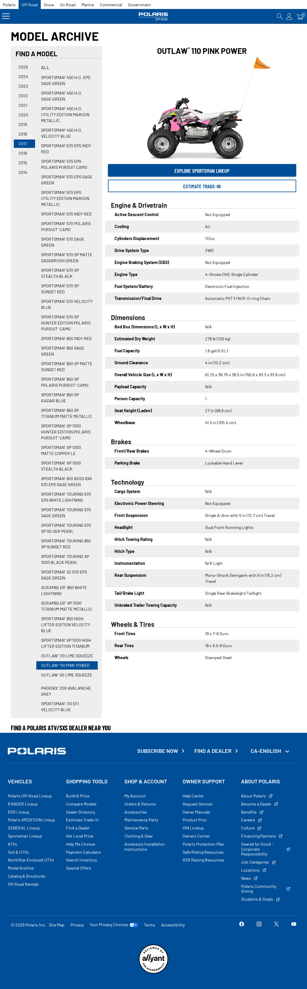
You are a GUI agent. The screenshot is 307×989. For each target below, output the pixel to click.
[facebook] (241, 924)
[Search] (280, 16)
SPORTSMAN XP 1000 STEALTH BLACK (61, 465)
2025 (23, 66)
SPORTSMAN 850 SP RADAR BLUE (60, 397)
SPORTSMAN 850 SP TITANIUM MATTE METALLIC (66, 413)
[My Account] (289, 16)
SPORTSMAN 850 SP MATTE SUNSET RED (66, 366)
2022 (23, 95)
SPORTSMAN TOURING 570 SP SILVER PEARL (66, 528)
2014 (23, 172)
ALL (45, 67)
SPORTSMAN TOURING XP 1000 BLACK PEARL (65, 559)
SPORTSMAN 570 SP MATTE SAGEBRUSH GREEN (66, 257)
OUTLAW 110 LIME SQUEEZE (67, 655)
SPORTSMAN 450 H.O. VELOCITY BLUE (61, 133)
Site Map (56, 924)
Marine (88, 4)
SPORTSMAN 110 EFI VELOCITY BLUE (60, 706)
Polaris (9, 4)
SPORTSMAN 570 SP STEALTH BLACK (60, 273)
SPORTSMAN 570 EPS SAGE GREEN (66, 179)
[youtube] (293, 924)
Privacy (77, 924)
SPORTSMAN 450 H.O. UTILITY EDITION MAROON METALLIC (65, 114)
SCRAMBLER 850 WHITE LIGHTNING (64, 590)
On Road (68, 4)
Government (139, 4)
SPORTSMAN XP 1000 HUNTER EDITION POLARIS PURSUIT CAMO (66, 431)
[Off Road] (153, 16)
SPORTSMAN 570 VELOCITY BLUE (67, 304)
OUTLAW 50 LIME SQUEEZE (66, 674)
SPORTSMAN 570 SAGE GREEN (62, 242)
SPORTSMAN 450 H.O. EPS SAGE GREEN (65, 80)
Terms (149, 924)
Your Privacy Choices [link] (109, 924)
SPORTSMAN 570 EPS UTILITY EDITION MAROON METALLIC (65, 198)
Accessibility (173, 924)
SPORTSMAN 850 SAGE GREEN (62, 351)
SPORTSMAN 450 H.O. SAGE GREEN (61, 95)
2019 (23, 124)
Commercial (111, 4)
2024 (23, 76)
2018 (23, 133)
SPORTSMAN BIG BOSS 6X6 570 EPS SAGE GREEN (66, 481)
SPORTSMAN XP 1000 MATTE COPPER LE (61, 450)
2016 (23, 153)
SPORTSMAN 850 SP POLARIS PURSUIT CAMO (64, 382)
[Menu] (6, 16)
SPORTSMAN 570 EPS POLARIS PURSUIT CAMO (64, 164)
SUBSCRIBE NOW (157, 751)
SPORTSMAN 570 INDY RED (66, 213)
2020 (23, 114)
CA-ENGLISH (266, 750)
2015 (23, 162)
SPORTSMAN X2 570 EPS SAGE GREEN (64, 574)
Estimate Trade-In (202, 186)
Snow (49, 4)
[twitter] (276, 924)
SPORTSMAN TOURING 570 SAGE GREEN (66, 512)
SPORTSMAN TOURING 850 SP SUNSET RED (66, 543)
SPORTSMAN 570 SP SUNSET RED (60, 288)
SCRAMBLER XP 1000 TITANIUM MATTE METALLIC (66, 606)
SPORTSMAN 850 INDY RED (66, 338)
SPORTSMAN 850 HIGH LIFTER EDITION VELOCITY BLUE (65, 624)
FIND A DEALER (212, 751)
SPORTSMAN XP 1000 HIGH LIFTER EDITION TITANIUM (66, 643)
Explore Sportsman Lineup (201, 170)
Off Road (30, 4)
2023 (23, 86)
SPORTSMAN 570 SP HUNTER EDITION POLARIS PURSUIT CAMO (66, 322)
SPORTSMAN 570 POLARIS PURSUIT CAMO (66, 226)
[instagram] (259, 924)
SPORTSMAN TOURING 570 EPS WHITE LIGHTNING (66, 497)
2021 (23, 105)
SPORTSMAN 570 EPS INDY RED (66, 148)
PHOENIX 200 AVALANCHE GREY (66, 691)
